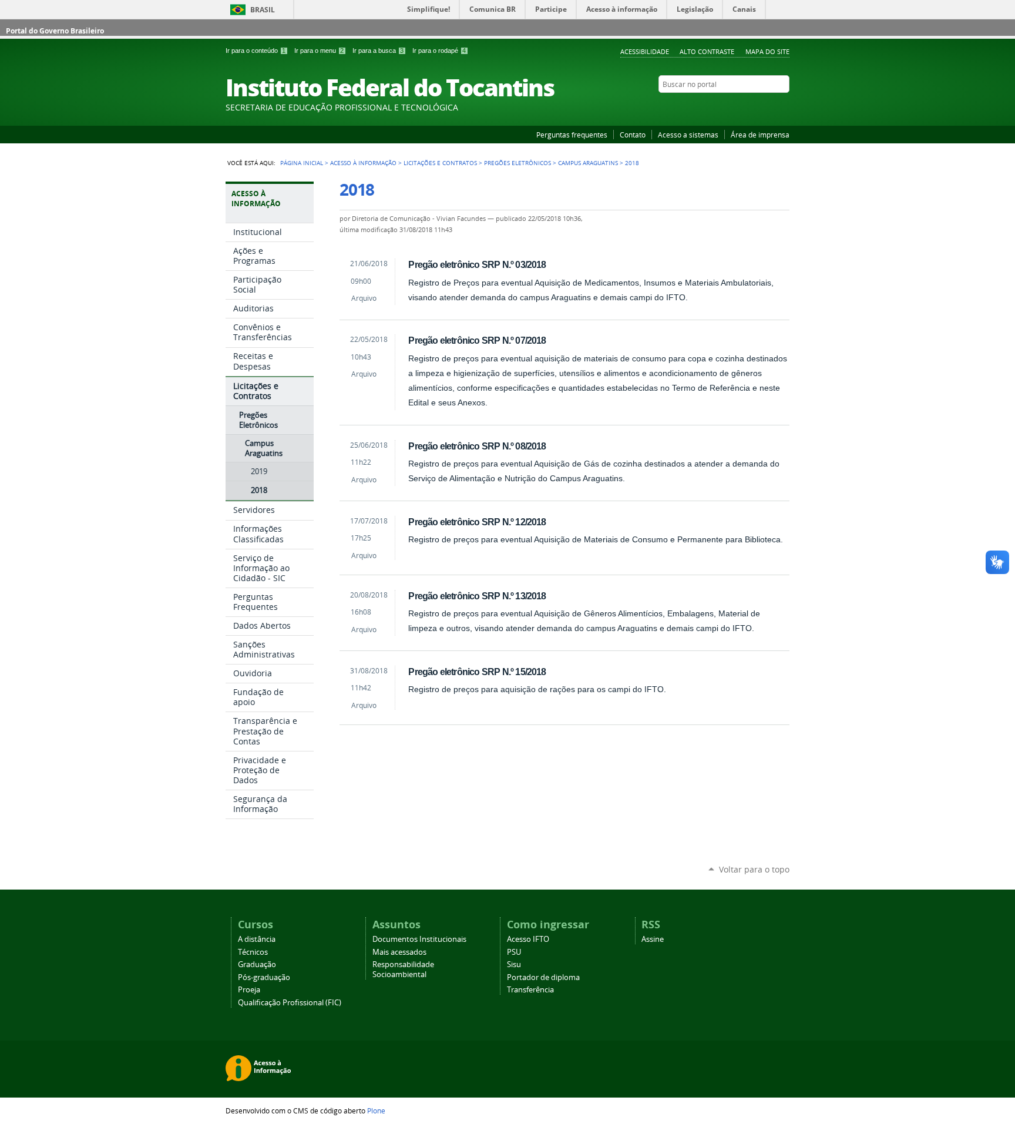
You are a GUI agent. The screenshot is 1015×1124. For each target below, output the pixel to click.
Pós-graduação (264, 977)
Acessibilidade (644, 51)
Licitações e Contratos (440, 163)
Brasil (262, 10)
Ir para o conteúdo (255, 50)
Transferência (530, 990)
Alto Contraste (707, 51)
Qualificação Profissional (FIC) (289, 1003)
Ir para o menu (319, 50)
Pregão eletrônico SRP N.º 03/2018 (477, 264)
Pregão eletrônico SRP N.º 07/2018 (477, 340)
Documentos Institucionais (419, 939)
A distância (256, 939)
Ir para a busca (378, 50)
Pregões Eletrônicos (517, 163)
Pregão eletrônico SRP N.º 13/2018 (477, 595)
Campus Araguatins (588, 163)
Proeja (249, 990)
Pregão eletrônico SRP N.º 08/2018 (477, 446)
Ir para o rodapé (439, 50)
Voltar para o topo (754, 869)
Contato (633, 134)
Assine (652, 939)
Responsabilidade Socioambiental (403, 969)
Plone (376, 1110)
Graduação (257, 964)
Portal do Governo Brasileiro (55, 31)
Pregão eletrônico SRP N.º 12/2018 (477, 521)
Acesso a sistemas (688, 134)
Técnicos (253, 952)
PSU (514, 952)
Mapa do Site (767, 51)
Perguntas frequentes (571, 134)
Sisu (514, 964)
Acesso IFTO (528, 939)
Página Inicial (301, 163)
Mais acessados (399, 952)
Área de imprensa (760, 134)
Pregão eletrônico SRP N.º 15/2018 (477, 671)
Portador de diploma (543, 977)
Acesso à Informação (363, 163)
